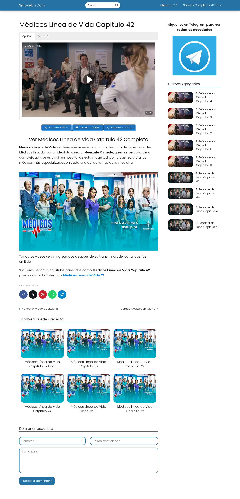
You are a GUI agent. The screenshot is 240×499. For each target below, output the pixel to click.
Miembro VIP (168, 5)
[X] (33, 294)
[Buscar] (116, 5)
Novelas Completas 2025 (200, 5)
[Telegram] (62, 294)
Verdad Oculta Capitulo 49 (138, 308)
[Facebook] (23, 294)
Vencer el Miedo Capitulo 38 (40, 308)
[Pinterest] (42, 294)
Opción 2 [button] (43, 36)
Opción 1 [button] (27, 36)
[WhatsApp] (52, 294)
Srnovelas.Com (32, 5)
